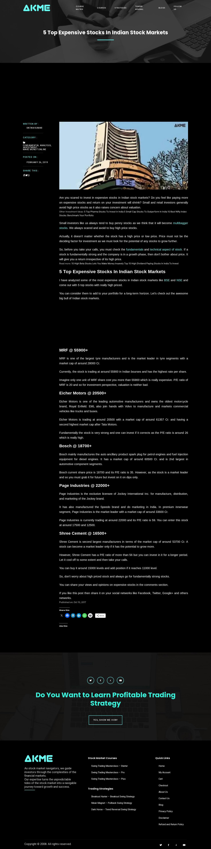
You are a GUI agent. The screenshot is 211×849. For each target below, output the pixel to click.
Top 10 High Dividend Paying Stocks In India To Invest (151, 263)
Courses (101, 8)
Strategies (120, 8)
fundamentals (134, 249)
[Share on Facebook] (24, 175)
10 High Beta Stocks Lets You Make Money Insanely (97, 263)
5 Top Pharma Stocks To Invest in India (104, 211)
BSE (167, 280)
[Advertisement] (105, 84)
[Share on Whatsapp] (29, 175)
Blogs (162, 8)
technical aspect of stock (166, 249)
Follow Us (178, 7)
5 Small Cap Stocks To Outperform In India (145, 211)
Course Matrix (80, 7)
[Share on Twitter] (26, 175)
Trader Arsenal (139, 7)
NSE (179, 280)
